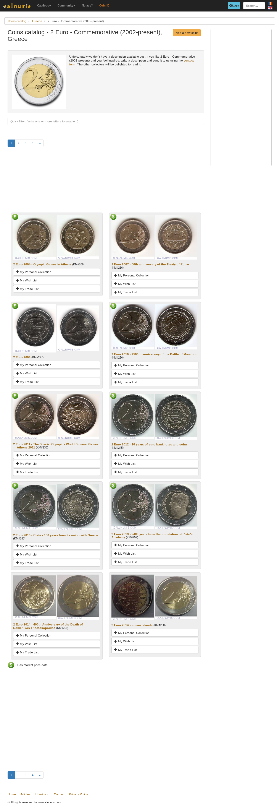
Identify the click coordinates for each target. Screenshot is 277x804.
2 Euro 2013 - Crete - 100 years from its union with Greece (55, 535)
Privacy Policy (78, 794)
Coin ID (104, 5)
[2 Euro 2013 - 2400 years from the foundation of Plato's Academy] (132, 506)
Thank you (42, 794)
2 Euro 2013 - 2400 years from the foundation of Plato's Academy (152, 535)
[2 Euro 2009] (34, 328)
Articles (25, 794)
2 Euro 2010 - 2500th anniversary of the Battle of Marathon (154, 354)
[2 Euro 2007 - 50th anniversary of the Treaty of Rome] (132, 237)
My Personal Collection (35, 272)
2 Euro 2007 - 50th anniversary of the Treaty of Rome (150, 264)
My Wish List (28, 280)
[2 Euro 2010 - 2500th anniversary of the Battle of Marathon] (132, 326)
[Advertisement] (106, 182)
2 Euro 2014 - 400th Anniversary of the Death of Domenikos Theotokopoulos (48, 626)
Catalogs (43, 5)
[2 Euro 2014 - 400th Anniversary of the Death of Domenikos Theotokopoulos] (34, 597)
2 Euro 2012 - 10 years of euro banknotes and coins (149, 444)
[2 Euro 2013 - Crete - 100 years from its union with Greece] (34, 506)
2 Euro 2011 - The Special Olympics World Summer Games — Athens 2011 (55, 445)
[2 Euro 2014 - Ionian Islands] (132, 597)
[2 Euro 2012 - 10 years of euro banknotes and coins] (132, 416)
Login (235, 5)
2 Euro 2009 (22, 357)
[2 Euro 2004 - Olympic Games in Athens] (34, 237)
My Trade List (29, 289)
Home (12, 794)
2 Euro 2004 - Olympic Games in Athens (42, 264)
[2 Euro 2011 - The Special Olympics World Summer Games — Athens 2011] (34, 416)
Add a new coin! (187, 32)
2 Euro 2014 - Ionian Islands (132, 625)
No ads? (87, 5)
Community (65, 5)
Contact (59, 794)
